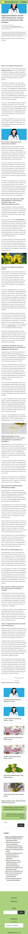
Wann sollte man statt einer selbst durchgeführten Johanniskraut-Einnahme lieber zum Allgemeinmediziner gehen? (14, 845)
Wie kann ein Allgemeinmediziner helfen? (14, 850)
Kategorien (14, 921)
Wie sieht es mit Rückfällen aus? (14, 871)
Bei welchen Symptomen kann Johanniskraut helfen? (14, 839)
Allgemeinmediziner (6, 70)
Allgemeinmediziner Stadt (16, 26)
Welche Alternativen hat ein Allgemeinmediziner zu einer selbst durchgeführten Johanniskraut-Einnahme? (13, 863)
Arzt (10, 26)
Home (7, 26)
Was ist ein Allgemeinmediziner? (14, 837)
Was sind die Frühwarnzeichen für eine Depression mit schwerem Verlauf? (14, 874)
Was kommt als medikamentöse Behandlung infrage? (14, 868)
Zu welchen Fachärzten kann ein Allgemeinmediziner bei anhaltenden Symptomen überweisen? (14, 855)
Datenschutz (14, 901)
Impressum (14, 897)
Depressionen (20, 219)
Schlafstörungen (11, 326)
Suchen (5, 822)
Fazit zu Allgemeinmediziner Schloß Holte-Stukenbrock (14, 879)
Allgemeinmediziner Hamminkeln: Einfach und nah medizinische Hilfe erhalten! (15, 816)
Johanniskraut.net (11, 2)
